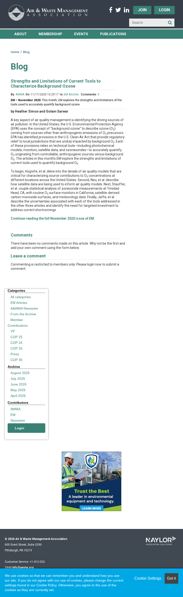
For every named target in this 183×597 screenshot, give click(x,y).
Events (81, 34)
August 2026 (20, 373)
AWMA (19, 94)
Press (14, 354)
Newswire (17, 420)
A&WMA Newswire (24, 308)
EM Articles (72, 94)
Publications (113, 34)
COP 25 (16, 337)
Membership (50, 34)
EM (12, 415)
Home (15, 52)
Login (164, 10)
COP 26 (16, 348)
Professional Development (41, 43)
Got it (171, 578)
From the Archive (23, 314)
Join (142, 10)
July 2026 (17, 378)
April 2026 (18, 396)
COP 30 (16, 360)
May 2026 (17, 390)
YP (12, 331)
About (20, 34)
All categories (20, 297)
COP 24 (16, 343)
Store (87, 43)
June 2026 (18, 384)
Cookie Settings (147, 578)
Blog (26, 52)
